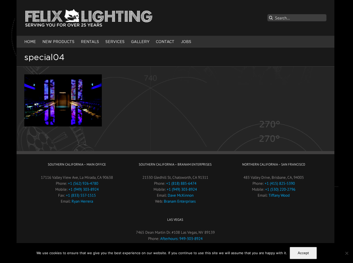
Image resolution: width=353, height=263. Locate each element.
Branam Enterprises (180, 201)
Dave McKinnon (181, 195)
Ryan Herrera (82, 201)
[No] (346, 253)
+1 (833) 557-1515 (81, 195)
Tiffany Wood (279, 195)
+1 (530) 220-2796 (280, 189)
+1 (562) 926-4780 (83, 183)
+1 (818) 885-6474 (181, 183)
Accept (303, 253)
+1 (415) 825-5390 (280, 183)
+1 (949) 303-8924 (83, 189)
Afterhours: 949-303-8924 (181, 238)
